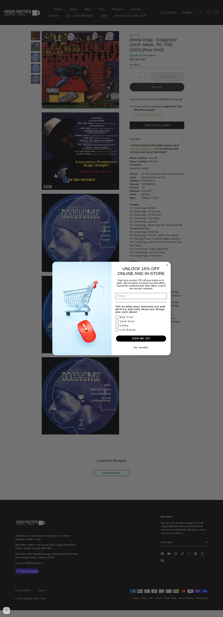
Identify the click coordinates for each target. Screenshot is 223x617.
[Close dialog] (167, 265)
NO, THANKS (141, 348)
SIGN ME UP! (141, 338)
